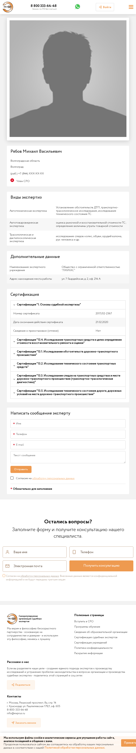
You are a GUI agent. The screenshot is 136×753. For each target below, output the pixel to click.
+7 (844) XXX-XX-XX (27, 174)
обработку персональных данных (53, 478)
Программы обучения (87, 627)
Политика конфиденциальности (93, 648)
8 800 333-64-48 (44, 5)
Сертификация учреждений (90, 643)
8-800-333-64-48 (17, 710)
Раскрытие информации (88, 653)
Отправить (21, 469)
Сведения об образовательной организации (100, 632)
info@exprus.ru (16, 713)
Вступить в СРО (84, 621)
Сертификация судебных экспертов (95, 637)
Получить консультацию (101, 565)
